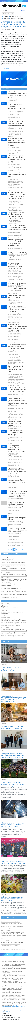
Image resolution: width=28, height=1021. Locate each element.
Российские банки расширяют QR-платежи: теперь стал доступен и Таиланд (13, 558)
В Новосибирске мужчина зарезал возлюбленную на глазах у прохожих (17, 530)
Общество (13, 18)
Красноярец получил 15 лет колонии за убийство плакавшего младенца (17, 389)
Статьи (4, 13)
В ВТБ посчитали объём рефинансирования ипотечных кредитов (12, 584)
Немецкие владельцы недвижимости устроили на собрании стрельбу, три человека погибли (17, 195)
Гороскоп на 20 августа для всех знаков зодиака (13, 949)
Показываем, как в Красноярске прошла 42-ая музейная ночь (12, 612)
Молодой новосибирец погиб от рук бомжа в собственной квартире (16, 504)
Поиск (23, 10)
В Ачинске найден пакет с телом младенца (17, 296)
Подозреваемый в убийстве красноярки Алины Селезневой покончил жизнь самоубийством (15, 241)
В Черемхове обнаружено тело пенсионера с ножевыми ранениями (17, 346)
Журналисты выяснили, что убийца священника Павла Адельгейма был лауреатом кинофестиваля (17, 401)
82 (8, 549)
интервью (4, 820)
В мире (12, 16)
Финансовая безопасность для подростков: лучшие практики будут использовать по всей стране (14, 579)
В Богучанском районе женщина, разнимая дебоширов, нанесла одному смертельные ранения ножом (16, 216)
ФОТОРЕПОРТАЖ (8, 601)
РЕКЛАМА (20, 954)
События (3, 894)
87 (22, 549)
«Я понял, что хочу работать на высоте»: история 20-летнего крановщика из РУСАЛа (12, 824)
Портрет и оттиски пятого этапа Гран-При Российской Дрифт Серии (14, 862)
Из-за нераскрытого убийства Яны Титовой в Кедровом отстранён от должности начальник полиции (16, 142)
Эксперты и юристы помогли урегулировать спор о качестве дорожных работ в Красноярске (12, 755)
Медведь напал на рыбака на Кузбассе (10, 921)
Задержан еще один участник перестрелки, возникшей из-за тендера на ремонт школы (17, 470)
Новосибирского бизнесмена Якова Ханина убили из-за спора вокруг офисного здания (17, 327)
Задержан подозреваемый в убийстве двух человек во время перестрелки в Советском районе (17, 494)
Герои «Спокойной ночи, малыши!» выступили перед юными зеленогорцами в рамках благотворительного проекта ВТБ (14, 596)
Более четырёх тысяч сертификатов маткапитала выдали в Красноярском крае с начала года (13, 933)
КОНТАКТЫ (8, 954)
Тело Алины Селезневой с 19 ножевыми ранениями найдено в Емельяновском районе (17, 228)
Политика (6, 18)
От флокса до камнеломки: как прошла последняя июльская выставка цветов (12, 898)
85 (17, 549)
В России (18, 16)
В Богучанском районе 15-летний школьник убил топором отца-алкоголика (13, 24)
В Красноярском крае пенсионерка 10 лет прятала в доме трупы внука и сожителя (16, 124)
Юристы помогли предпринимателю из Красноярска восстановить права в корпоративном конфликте (14, 698)
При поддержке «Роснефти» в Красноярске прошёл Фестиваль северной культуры (12, 784)
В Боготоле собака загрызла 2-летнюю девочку (15, 423)
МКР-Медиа (10, 13)
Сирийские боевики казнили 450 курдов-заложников (15, 432)
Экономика (21, 18)
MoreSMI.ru (7, 1011)
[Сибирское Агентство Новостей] (14, 6)
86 (20, 549)
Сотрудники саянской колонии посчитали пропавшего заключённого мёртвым (16, 105)
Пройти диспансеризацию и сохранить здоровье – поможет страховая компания (12, 668)
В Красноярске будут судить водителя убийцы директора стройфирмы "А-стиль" (17, 158)
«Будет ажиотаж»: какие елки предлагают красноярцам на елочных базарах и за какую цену (13, 620)
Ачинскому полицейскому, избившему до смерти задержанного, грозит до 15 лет (17, 481)
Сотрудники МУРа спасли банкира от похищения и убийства (17, 174)
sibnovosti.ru (10, 970)
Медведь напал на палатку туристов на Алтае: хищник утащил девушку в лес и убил (12, 943)
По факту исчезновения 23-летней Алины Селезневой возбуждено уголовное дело (17, 254)
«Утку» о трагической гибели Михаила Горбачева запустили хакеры (15, 368)
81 (5, 549)
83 (11, 549)
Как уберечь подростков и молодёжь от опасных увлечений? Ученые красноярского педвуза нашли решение (13, 570)
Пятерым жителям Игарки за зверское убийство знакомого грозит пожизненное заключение (17, 285)
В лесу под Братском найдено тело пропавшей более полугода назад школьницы (17, 308)
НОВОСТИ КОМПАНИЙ (10, 554)
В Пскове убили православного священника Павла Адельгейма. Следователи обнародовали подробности (17, 450)
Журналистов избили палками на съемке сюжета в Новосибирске (13, 605)
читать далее (5, 68)
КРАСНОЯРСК (11, 1)
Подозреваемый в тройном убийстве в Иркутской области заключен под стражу (15, 265)
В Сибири (5, 16)
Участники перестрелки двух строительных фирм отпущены (17, 517)
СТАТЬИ (5, 641)
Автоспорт (4, 859)
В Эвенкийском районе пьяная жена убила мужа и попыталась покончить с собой (17, 94)
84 (14, 549)
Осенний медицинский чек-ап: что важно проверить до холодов (13, 727)
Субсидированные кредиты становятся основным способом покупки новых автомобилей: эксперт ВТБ (14, 575)
